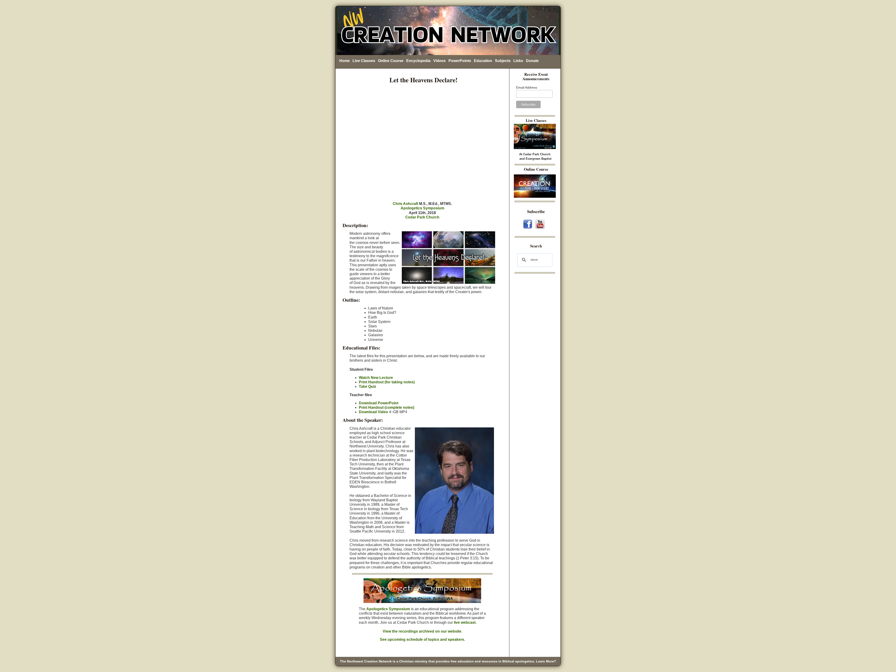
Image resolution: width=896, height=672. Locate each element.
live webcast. (465, 622)
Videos (439, 61)
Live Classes (364, 61)
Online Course (390, 61)
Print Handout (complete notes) (386, 407)
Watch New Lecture (376, 378)
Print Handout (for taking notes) (387, 382)
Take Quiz (367, 386)
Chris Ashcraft (405, 204)
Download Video (373, 412)
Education (483, 61)
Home (344, 61)
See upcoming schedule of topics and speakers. (422, 639)
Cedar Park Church (422, 217)
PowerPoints (459, 61)
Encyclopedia (418, 61)
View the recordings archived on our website (422, 631)
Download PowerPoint (378, 403)
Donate (532, 61)
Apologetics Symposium (422, 208)
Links (518, 61)
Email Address (526, 87)
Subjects (503, 61)
